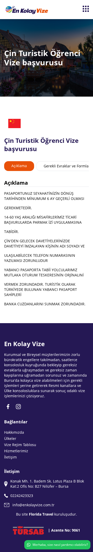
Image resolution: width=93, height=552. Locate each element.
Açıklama (19, 165)
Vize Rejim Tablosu (20, 444)
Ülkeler (10, 438)
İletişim (10, 457)
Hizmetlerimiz (16, 450)
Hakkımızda (14, 432)
